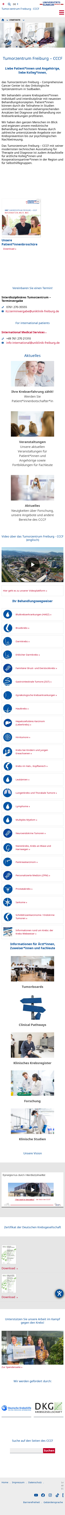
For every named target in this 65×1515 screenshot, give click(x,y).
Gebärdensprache (54, 1502)
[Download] (9, 1263)
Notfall (3, 4)
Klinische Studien (32, 1139)
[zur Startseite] (51, 6)
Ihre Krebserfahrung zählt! (32, 391)
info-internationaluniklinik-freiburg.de (33, 343)
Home (6, 1482)
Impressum (19, 1482)
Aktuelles (32, 505)
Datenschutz (36, 1482)
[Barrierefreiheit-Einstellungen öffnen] (59, 1293)
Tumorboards (32, 986)
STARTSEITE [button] (14, 20)
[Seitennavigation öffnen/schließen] (61, 12)
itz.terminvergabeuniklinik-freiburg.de (32, 311)
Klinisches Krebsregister (32, 1062)
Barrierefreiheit (32, 1502)
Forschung (32, 1101)
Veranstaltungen (32, 441)
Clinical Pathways (32, 1024)
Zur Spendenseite (11, 1367)
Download (8, 248)
